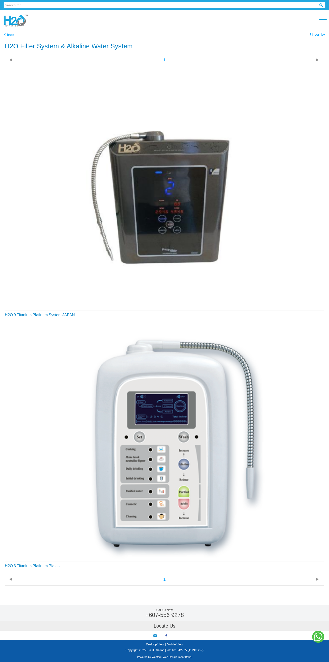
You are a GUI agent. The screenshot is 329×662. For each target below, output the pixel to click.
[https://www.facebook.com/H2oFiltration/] (166, 636)
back (10, 35)
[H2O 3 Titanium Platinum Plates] (164, 560)
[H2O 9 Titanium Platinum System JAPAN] (164, 309)
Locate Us (164, 626)
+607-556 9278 (164, 615)
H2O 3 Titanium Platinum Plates (32, 566)
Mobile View (175, 644)
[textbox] (161, 5)
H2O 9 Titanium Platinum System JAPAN (40, 315)
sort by (320, 34)
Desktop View (155, 644)
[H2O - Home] (18, 25)
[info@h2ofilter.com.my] (155, 635)
